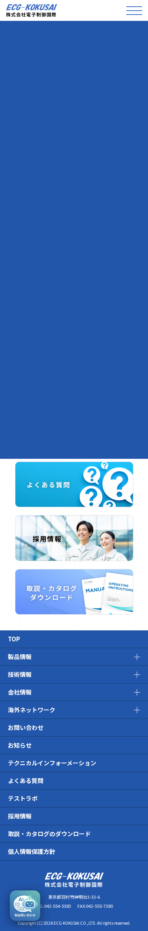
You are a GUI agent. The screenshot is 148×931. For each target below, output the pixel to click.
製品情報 (20, 656)
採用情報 (20, 816)
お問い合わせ (25, 727)
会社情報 (20, 692)
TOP (14, 639)
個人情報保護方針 (31, 851)
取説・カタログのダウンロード (49, 833)
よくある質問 (25, 780)
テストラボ (22, 798)
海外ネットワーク (31, 710)
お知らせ (20, 745)
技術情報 (20, 674)
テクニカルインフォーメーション (52, 763)
